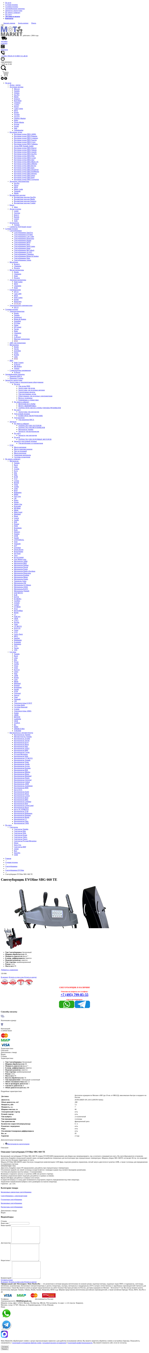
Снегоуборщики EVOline (23, 234)
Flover (16, 185)
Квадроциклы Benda (21, 817)
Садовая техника (11, 5)
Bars (15, 851)
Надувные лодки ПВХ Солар (25, 158)
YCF (15, 479)
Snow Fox (17, 845)
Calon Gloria (18, 108)
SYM (16, 691)
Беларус (17, 264)
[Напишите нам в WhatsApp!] (74, 1313)
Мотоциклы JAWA (21, 587)
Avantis (16, 469)
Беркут (16, 215)
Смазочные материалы (22, 455)
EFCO (16, 292)
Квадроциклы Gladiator (22, 802)
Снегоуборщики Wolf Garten (24, 246)
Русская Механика (21, 754)
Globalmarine (18, 130)
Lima (16, 679)
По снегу (8, 14)
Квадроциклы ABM (21, 784)
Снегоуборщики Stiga (22, 258)
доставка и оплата (4, 42)
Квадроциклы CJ (20, 819)
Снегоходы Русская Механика (25, 841)
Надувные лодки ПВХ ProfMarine (26, 171)
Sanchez (17, 638)
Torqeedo (17, 191)
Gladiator (17, 103)
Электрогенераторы (17, 311)
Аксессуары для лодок (26, 388)
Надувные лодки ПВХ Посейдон (26, 170)
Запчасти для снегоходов (27, 435)
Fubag (16, 325)
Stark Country (19, 362)
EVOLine (17, 303)
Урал (16, 555)
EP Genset (17, 327)
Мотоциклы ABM (20, 561)
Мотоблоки (14, 262)
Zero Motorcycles (20, 559)
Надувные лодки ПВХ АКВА (25, 134)
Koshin (16, 355)
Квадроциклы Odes (21, 821)
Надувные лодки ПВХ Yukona (25, 150)
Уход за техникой (20, 451)
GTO (16, 632)
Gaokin (16, 605)
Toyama (17, 114)
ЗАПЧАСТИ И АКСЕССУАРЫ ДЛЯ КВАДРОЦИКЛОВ (39, 408)
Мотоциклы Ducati (21, 567)
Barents (16, 217)
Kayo (16, 471)
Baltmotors (17, 492)
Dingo (16, 843)
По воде (8, 3)
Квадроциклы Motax (21, 774)
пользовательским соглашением (54, 1343)
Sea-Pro (16, 95)
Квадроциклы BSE (21, 770)
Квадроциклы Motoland (22, 776)
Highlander (18, 640)
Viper (16, 697)
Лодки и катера (15, 209)
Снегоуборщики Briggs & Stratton (26, 256)
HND (16, 341)
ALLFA (17, 116)
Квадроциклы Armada (22, 760)
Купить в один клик (16, 977)
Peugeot (17, 685)
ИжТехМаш (18, 611)
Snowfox (17, 853)
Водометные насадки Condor (24, 203)
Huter (16, 276)
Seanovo (17, 99)
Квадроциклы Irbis (21, 746)
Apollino (17, 601)
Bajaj (16, 490)
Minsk (16, 510)
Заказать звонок (9, 23)
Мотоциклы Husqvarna (22, 573)
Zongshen (17, 321)
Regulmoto (18, 528)
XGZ (16, 609)
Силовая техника (11, 7)
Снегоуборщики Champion (24, 254)
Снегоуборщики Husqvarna (24, 238)
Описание (4, 1050)
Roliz (16, 530)
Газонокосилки (15, 290)
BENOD (17, 717)
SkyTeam (17, 553)
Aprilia (16, 486)
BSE (15, 522)
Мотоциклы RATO (21, 589)
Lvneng (16, 709)
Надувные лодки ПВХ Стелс (25, 142)
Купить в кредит (30, 977)
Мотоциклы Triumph (21, 591)
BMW (16, 494)
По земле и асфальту (12, 12)
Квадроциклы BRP (21, 750)
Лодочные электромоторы (19, 181)
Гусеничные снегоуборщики (11, 1199)
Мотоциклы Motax (21, 577)
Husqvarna (17, 301)
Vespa (16, 666)
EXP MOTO (18, 593)
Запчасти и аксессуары (13, 10)
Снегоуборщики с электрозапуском (14, 1196)
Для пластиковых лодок (27, 394)
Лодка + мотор (15, 85)
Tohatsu (16, 93)
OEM (16, 618)
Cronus (16, 481)
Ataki (16, 488)
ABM (16, 675)
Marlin (16, 97)
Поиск (33, 23)
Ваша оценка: (6, 1225)
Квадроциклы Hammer (22, 815)
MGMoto (17, 508)
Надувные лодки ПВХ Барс (24, 168)
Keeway (17, 670)
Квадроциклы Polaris (21, 778)
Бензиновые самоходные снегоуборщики (16, 1192)
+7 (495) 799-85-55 (8, 56)
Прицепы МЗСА (16, 376)
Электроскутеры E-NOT (23, 703)
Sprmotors (17, 644)
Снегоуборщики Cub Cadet (24, 236)
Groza (16, 630)
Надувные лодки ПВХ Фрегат (25, 148)
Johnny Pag (18, 504)
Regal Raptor (18, 551)
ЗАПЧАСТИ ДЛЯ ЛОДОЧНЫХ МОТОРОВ (34, 439)
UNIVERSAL (19, 540)
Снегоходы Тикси (20, 839)
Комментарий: (6, 1278)
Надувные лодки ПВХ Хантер (25, 140)
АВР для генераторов (18, 343)
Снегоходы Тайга (20, 837)
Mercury (17, 89)
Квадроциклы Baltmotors (23, 813)
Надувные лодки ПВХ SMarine (25, 164)
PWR (16, 526)
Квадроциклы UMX (21, 823)
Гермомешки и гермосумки (28, 400)
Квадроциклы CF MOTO (23, 758)
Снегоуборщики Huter (22, 248)
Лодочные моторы (16, 87)
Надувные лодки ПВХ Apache (25, 152)
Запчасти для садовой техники (25, 441)
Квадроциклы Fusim (21, 792)
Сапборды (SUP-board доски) (20, 227)
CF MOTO (18, 626)
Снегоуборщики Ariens (22, 260)
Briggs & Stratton (20, 319)
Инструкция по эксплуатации (18, 1144)
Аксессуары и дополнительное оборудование (26, 382)
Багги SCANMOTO (21, 809)
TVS (15, 646)
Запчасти (13, 422)
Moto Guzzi (18, 512)
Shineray (17, 532)
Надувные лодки (16, 132)
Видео (3, 1054)
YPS (15, 650)
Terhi (16, 221)
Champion (17, 266)
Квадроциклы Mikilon (22, 772)
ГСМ (11, 445)
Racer (16, 465)
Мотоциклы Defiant (21, 565)
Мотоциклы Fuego (21, 569)
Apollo (16, 520)
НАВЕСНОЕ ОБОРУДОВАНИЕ (30, 416)
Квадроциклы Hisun (21, 794)
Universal (17, 693)
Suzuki (16, 126)
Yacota (16, 329)
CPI (15, 701)
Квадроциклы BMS (21, 788)
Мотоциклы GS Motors (22, 585)
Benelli (16, 483)
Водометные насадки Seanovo (25, 201)
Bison (16, 516)
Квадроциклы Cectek (22, 752)
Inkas (16, 207)
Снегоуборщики (16, 231)
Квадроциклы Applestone (23, 786)
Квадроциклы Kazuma (22, 768)
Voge (16, 542)
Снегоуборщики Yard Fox (23, 233)
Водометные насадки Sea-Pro (25, 197)
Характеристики (7, 1048)
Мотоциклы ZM (20, 583)
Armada (17, 603)
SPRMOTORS (19, 729)
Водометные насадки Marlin (24, 199)
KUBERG (17, 599)
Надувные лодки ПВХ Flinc (24, 156)
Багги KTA (18, 790)
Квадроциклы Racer (21, 807)
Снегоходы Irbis (20, 831)
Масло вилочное (20, 453)
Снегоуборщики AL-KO (23, 252)
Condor (16, 105)
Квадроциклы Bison (21, 744)
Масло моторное (20, 447)
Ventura (16, 368)
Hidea (16, 120)
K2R (15, 595)
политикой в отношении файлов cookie (26, 1343)
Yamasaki (17, 544)
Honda (16, 112)
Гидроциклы (14, 223)
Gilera (16, 672)
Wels (15, 475)
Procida (16, 622)
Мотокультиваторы (17, 270)
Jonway (16, 695)
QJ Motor (17, 607)
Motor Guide (18, 189)
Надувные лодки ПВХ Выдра (25, 166)
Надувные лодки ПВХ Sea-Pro (25, 154)
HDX (16, 110)
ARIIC (16, 715)
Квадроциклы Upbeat (22, 782)
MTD (16, 284)
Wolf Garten (18, 282)
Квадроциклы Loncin (22, 796)
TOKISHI (17, 731)
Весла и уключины (25, 398)
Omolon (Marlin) (20, 118)
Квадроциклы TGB (21, 811)
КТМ (16, 477)
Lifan (16, 335)
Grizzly (16, 219)
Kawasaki (17, 506)
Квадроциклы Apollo (22, 764)
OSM (16, 855)
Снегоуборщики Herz (22, 244)
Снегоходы (14, 827)
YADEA (17, 723)
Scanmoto (17, 642)
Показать (5, 1349)
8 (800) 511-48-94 (21, 56)
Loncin (16, 518)
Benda (16, 612)
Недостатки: (5, 1260)
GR (15, 498)
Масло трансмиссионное (23, 449)
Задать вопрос (23, 23)
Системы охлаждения (22, 457)
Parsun (16, 107)
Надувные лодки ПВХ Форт (24, 175)
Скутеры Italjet (19, 705)
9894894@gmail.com (23, 1301)
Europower (18, 317)
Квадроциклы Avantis (22, 739)
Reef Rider (17, 101)
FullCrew (17, 616)
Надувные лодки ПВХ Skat (24, 160)
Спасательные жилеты (26, 392)
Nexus (16, 662)
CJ (15, 614)
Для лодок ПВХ (24, 386)
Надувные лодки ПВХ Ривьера (25, 136)
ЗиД (15, 546)
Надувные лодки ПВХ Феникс (25, 173)
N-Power (17, 364)
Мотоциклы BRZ (20, 563)
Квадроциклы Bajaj (21, 798)
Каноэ (12, 205)
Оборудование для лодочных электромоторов (35, 396)
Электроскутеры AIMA (22, 711)
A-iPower (17, 337)
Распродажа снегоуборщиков (11, 1207)
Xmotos (16, 534)
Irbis (15, 473)
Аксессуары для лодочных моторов (31, 390)
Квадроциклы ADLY (22, 748)
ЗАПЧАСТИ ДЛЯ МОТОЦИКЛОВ (31, 427)
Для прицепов (19, 418)
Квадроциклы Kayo (21, 742)
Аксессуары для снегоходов (28, 412)
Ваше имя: (5, 1223)
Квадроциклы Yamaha (22, 735)
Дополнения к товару (9, 1052)
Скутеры (13, 652)
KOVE (16, 597)
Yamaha (17, 91)
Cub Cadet (17, 294)
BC (15, 725)
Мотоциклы (14, 461)
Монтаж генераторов (22, 339)
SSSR (16, 536)
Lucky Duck (18, 634)
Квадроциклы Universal (22, 780)
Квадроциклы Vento (21, 762)
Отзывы (4, 1056)
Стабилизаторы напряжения (20, 370)
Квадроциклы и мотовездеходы (21, 733)
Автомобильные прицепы (15, 9)
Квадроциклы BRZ (21, 800)
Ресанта (17, 268)
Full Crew (17, 496)
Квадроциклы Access (22, 766)
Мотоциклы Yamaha (25, 429)
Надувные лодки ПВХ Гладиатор (26, 179)
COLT (16, 620)
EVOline (17, 323)
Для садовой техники (22, 414)
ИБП (11, 360)
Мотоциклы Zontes (21, 579)
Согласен (5, 1347)
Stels (15, 128)
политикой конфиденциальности (80, 1343)
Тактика (17, 213)
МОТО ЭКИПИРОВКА (27, 406)
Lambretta (17, 719)
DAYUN (17, 628)
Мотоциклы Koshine (21, 575)
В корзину (5, 977)
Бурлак (16, 124)
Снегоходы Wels (20, 833)
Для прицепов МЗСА (26, 420)
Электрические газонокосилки (21, 305)
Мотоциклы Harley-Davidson (24, 571)
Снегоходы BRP (20, 847)
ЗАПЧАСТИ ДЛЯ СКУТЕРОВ (29, 425)
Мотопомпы (14, 345)
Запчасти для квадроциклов (28, 431)
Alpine (16, 849)
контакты (4, 50)
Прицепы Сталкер (16, 378)
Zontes (16, 713)
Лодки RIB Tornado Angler (23, 146)
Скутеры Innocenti (20, 707)
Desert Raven (18, 549)
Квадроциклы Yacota (21, 740)
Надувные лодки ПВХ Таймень (26, 144)
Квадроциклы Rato (21, 803)
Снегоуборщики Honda (22, 240)
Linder (16, 211)
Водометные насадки (17, 195)
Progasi (16, 524)
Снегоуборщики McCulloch (24, 250)
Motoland (17, 514)
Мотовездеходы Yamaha (23, 737)
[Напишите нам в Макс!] (74, 1334)
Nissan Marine (19, 122)
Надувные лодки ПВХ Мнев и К (26, 162)
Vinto (16, 624)
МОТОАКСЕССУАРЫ (26, 404)
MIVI (16, 636)
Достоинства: (6, 1243)
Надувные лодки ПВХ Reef (24, 177)
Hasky (16, 500)
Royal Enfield (19, 557)
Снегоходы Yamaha (21, 829)
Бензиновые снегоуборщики (11, 1203)
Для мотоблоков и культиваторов (30, 443)
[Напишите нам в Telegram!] (74, 1325)
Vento (16, 485)
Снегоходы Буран (20, 835)
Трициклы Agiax (20, 581)
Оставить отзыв (7, 1280)
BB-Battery (18, 366)
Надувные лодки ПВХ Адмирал (26, 138)
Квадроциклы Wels (21, 756)
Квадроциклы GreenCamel (23, 805)
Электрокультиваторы (18, 280)
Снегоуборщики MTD (22, 242)
